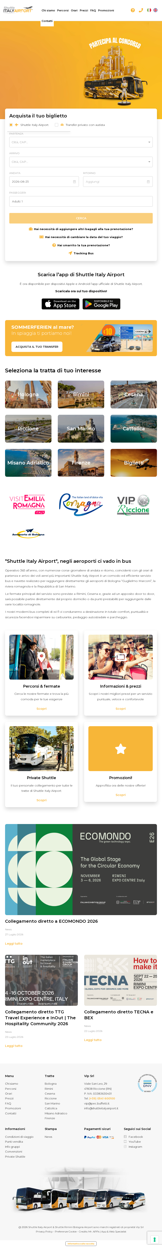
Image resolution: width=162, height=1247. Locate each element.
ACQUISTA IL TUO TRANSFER (37, 346)
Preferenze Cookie (66, 1231)
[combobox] (77, 142)
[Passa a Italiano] (149, 10)
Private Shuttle (15, 1156)
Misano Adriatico (56, 1113)
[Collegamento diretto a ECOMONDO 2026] (81, 869)
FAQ (93, 10)
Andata (14, 173)
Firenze (50, 1118)
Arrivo (14, 153)
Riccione (51, 1098)
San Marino (52, 1103)
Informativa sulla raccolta (81, 1243)
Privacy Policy (44, 1231)
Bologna (51, 1083)
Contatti (47, 21)
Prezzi (84, 10)
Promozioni (106, 10)
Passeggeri (17, 192)
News (8, 929)
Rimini (49, 1088)
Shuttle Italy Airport (34, 125)
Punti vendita (14, 1141)
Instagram (135, 1146)
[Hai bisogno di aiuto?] (134, 10)
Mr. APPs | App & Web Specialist (107, 1231)
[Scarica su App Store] (61, 302)
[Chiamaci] (142, 10)
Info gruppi (12, 1146)
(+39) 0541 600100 (102, 1098)
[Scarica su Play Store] (101, 302)
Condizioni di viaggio (19, 1136)
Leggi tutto (14, 943)
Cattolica (51, 1108)
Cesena (50, 1093)
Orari (74, 10)
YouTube (135, 1141)
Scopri (41, 709)
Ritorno (89, 173)
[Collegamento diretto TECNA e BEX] (120, 980)
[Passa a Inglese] (155, 10)
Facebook (136, 1136)
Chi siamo (48, 10)
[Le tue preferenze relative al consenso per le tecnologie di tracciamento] (155, 1240)
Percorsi (63, 10)
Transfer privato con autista (85, 125)
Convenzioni (13, 1151)
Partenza (16, 133)
